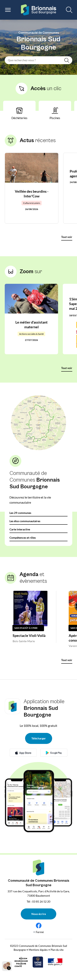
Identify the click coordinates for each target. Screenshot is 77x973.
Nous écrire (38, 914)
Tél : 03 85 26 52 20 (38, 901)
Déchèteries (19, 118)
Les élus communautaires (24, 521)
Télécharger (38, 738)
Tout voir (66, 237)
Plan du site (57, 949)
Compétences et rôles (22, 537)
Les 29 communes (20, 512)
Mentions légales (38, 949)
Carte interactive (19, 529)
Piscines (55, 118)
